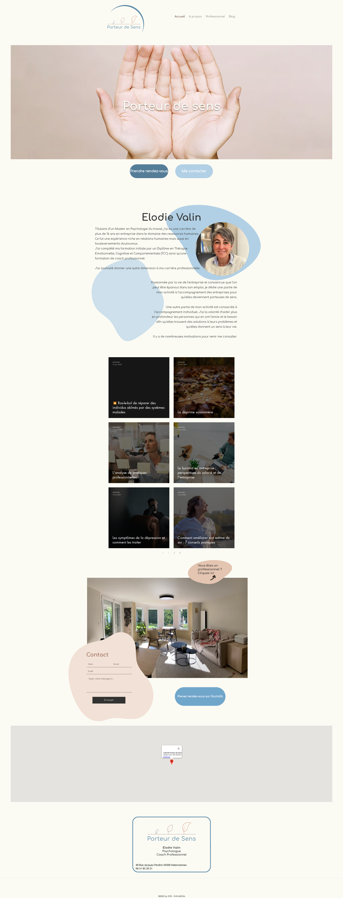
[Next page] (180, 552)
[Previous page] (163, 552)
